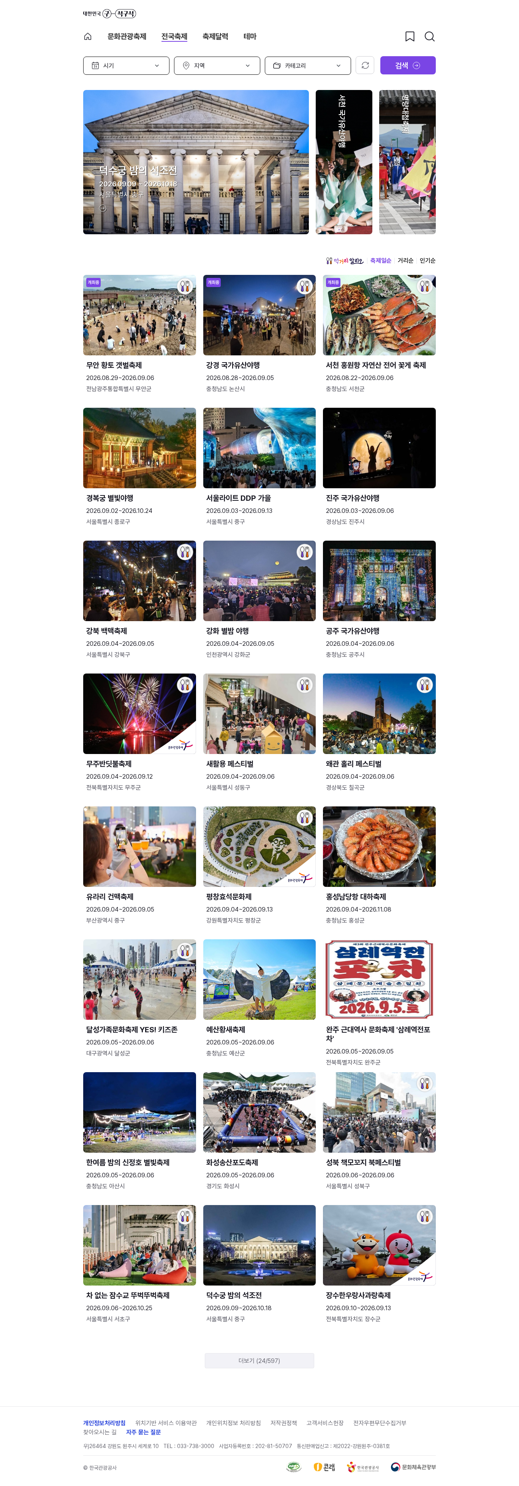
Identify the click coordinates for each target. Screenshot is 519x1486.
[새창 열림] (294, 1470)
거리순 (406, 260)
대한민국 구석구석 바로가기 (109, 13)
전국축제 (174, 36)
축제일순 (381, 260)
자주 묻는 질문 (143, 1432)
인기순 (428, 260)
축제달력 (215, 36)
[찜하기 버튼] (410, 36)
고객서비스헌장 (325, 1423)
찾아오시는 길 (100, 1432)
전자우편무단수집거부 (380, 1423)
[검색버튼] (430, 36)
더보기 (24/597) (259, 1361)
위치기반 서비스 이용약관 (166, 1423)
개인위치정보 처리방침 (233, 1423)
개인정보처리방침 (104, 1423)
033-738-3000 (195, 1446)
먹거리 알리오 (345, 261)
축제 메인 (87, 36)
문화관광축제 (127, 36)
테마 (250, 36)
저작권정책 (284, 1423)
